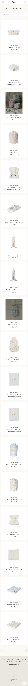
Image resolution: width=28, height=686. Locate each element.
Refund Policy (18, 661)
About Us (17, 659)
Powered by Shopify (14, 680)
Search (3, 659)
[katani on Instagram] (14, 676)
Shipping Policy (10, 661)
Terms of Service (10, 659)
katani (16, 679)
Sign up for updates (14, 664)
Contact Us (23, 659)
